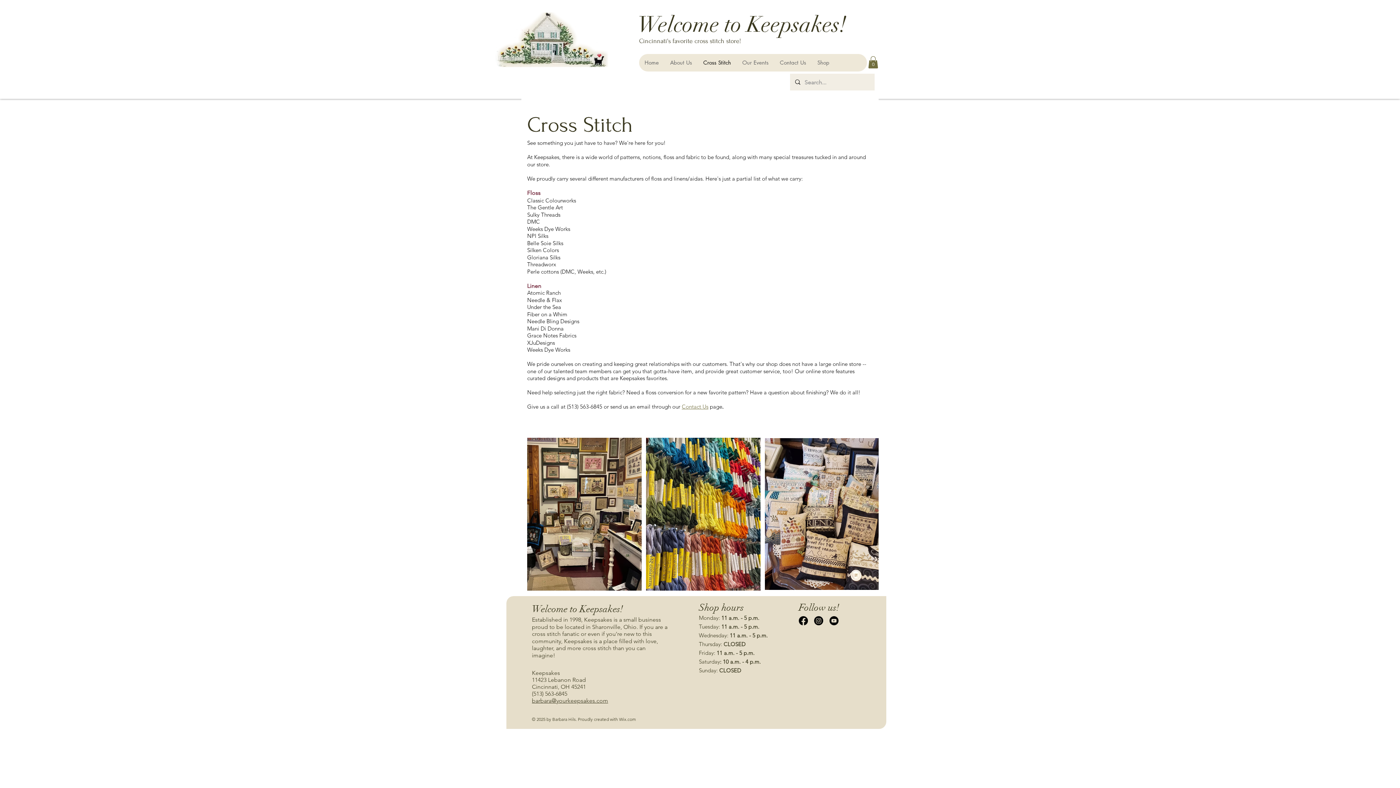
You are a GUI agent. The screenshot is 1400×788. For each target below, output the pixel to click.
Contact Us (695, 406)
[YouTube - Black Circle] (834, 620)
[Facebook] (803, 620)
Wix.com (627, 719)
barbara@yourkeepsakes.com (570, 700)
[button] (873, 62)
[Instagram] (818, 620)
